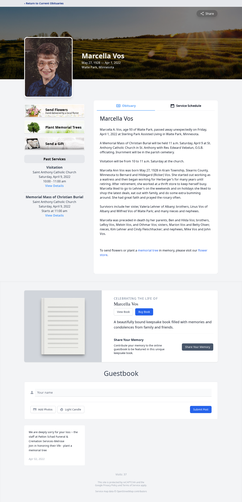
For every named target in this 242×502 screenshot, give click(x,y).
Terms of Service (131, 485)
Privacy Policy (110, 485)
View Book (123, 312)
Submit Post (200, 409)
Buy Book (144, 312)
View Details (54, 186)
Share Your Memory (197, 347)
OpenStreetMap (125, 491)
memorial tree (148, 250)
